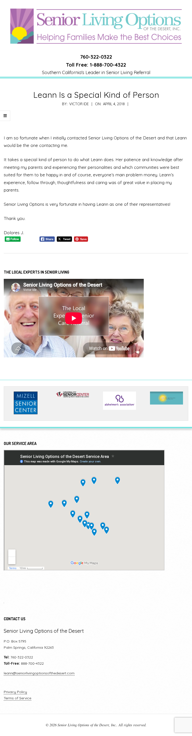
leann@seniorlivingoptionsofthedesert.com (39, 673)
